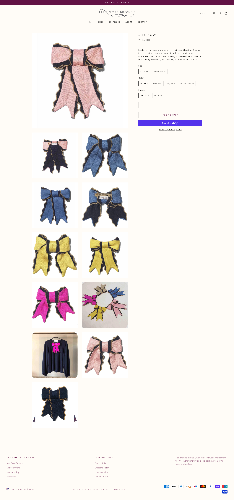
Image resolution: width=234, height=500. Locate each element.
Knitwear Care (13, 467)
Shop (100, 22)
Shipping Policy (102, 467)
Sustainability (12, 472)
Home (90, 22)
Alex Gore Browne (14, 463)
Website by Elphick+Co (114, 489)
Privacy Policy (101, 472)
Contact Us (100, 463)
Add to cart (170, 115)
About (129, 22)
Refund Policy (101, 476)
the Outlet (114, 3)
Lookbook (11, 476)
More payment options (170, 129)
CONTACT (142, 22)
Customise (114, 22)
